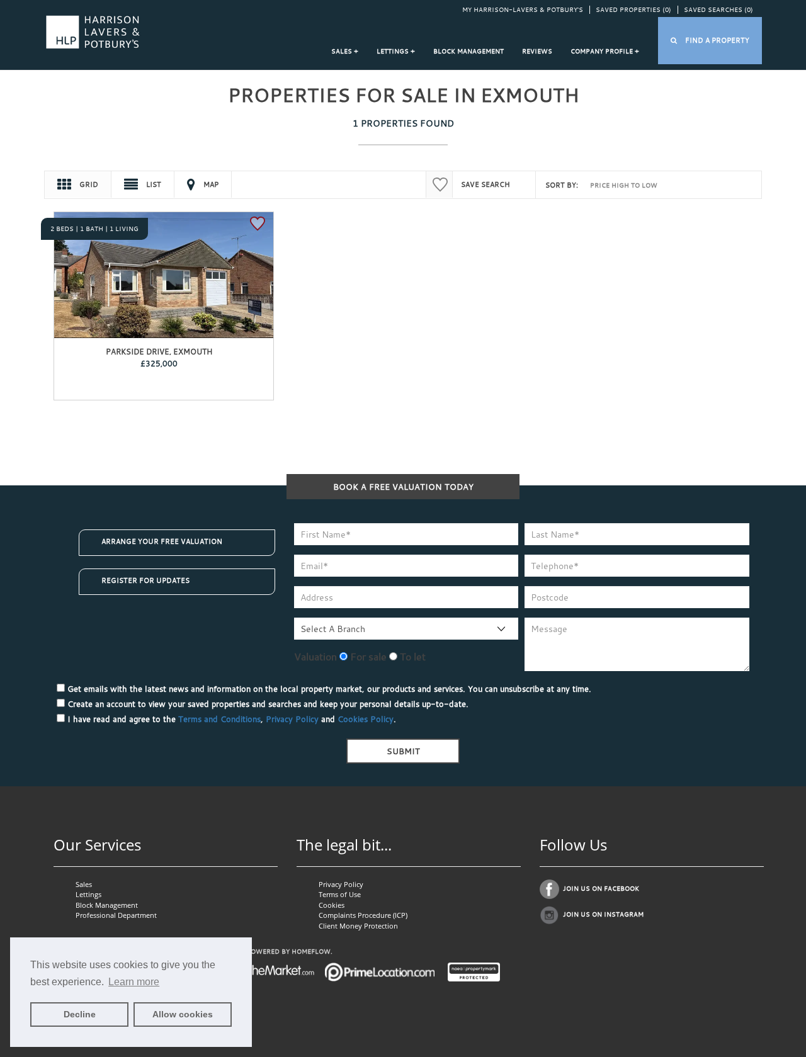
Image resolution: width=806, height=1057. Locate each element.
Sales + (344, 51)
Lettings (88, 894)
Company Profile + (604, 51)
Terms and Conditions (219, 719)
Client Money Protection (358, 925)
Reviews (537, 51)
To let (411, 657)
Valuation (315, 657)
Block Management (468, 51)
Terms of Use (340, 894)
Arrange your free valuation (161, 541)
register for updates (145, 580)
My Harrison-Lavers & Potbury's (522, 10)
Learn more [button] (133, 981)
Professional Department (116, 915)
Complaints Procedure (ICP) (363, 915)
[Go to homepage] (93, 31)
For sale (367, 657)
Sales (84, 884)
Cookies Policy (366, 719)
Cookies (331, 905)
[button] (710, 40)
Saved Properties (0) (633, 10)
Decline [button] (80, 1014)
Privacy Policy (292, 719)
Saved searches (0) (718, 10)
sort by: (561, 185)
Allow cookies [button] (182, 1014)
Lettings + (396, 51)
